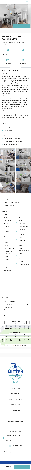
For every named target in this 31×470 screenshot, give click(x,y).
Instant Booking (22, 467)
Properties (15, 393)
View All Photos (22, 26)
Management (15, 404)
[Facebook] (14, 382)
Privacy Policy (15, 416)
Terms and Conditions (16, 421)
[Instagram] (17, 382)
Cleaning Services (15, 399)
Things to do (15, 410)
